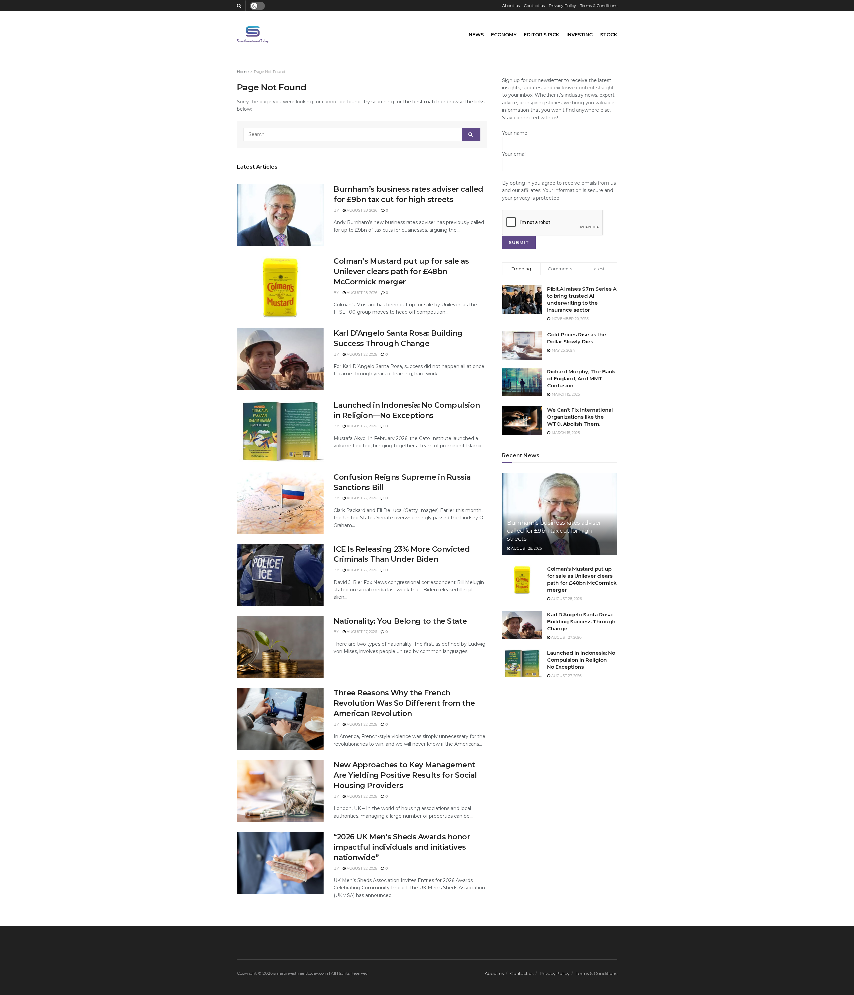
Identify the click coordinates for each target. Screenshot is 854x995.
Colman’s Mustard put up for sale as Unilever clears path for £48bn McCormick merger (401, 271)
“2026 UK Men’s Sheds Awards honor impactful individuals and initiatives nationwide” (402, 847)
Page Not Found (269, 71)
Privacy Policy (562, 5)
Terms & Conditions (598, 5)
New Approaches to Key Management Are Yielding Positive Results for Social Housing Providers (405, 775)
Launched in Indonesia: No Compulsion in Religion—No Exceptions (581, 660)
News (476, 35)
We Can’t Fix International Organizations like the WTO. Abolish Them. (580, 417)
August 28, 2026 (361, 210)
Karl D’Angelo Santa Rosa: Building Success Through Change (581, 621)
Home (243, 71)
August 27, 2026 (361, 354)
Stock (608, 35)
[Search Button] (471, 134)
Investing (579, 35)
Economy (503, 35)
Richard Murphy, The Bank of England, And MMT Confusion (581, 378)
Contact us (534, 5)
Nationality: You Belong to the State (400, 621)
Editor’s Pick (541, 35)
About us (511, 5)
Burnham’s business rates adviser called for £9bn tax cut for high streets (554, 530)
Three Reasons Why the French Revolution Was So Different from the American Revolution (404, 703)
